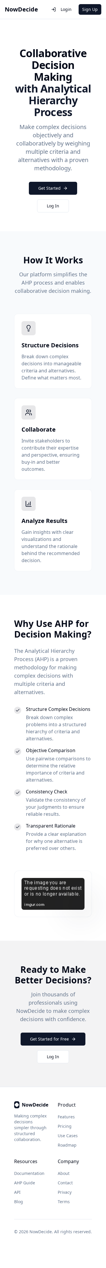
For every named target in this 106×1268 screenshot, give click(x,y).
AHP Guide (24, 1183)
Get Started (49, 188)
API (17, 1192)
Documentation (29, 1173)
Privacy (65, 1192)
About (63, 1173)
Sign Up (90, 9)
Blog (18, 1201)
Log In (53, 206)
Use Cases (68, 1135)
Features (66, 1117)
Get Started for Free (49, 1039)
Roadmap (67, 1145)
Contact (65, 1183)
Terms (64, 1201)
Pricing (65, 1126)
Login (66, 9)
